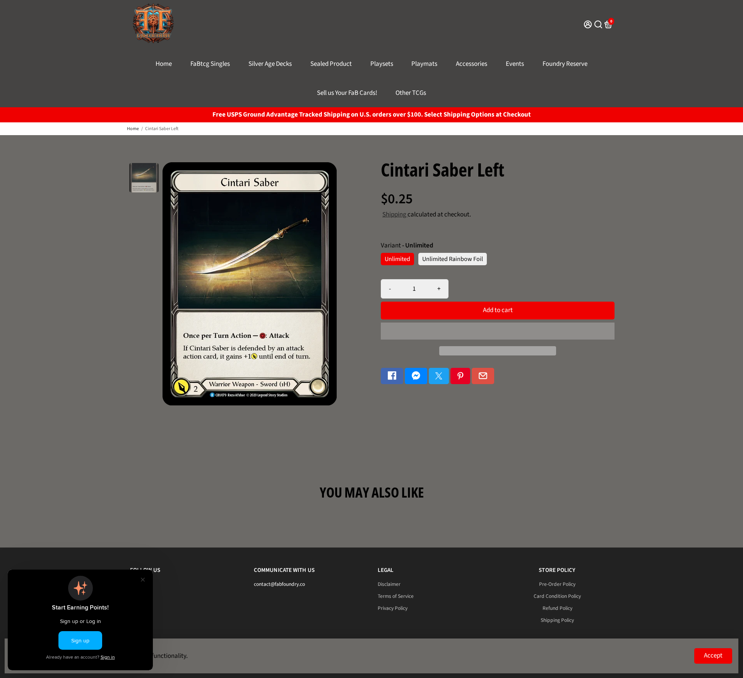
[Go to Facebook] (392, 376)
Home (164, 64)
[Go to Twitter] (439, 376)
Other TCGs (410, 93)
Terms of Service (396, 596)
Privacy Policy (392, 608)
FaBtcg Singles (210, 64)
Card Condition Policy (557, 596)
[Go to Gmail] (483, 376)
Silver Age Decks (270, 64)
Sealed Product (331, 64)
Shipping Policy (557, 620)
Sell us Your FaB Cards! (347, 93)
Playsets (381, 64)
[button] (498, 331)
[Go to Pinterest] (460, 376)
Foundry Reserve (565, 64)
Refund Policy (557, 608)
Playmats (424, 64)
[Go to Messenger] (416, 376)
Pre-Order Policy (557, 584)
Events (515, 64)
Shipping (394, 214)
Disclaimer (389, 584)
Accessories (471, 64)
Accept (713, 655)
